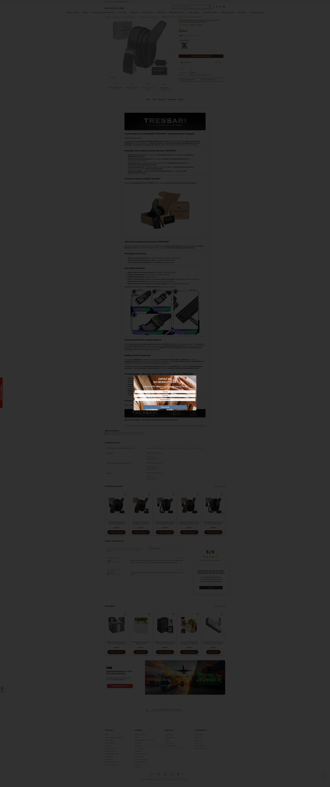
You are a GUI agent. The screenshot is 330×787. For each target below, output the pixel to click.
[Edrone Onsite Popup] (165, 393)
